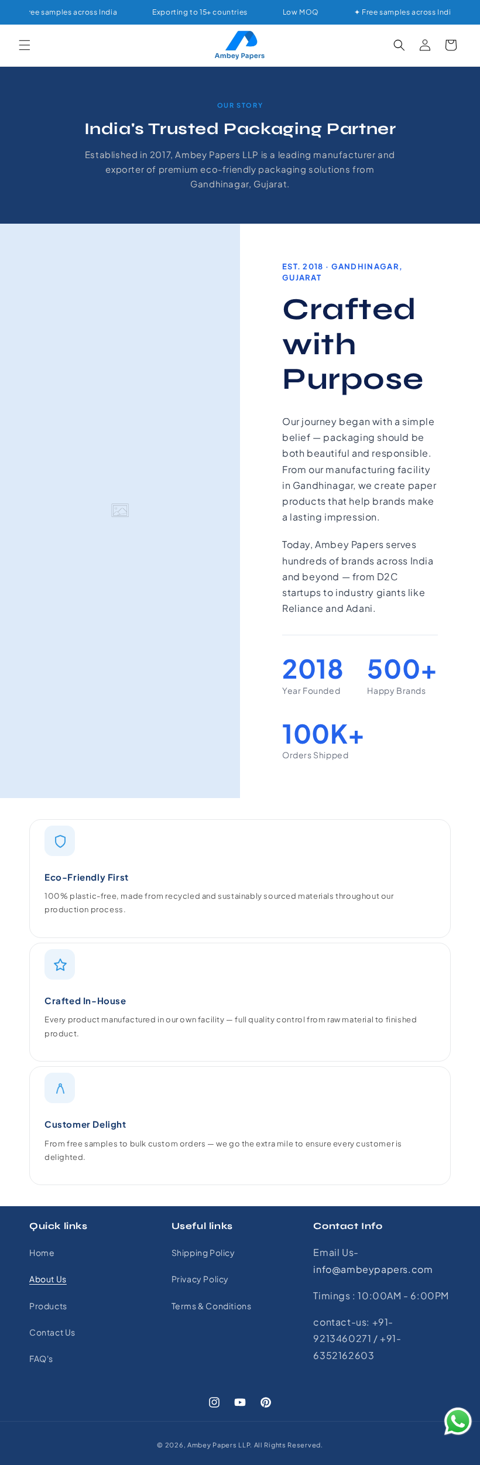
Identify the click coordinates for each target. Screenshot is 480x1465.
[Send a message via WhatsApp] (458, 1421)
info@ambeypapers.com (373, 1269)
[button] (24, 45)
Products (48, 1305)
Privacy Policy (200, 1279)
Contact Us (52, 1332)
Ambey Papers (211, 1445)
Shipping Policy (203, 1252)
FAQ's (41, 1358)
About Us (48, 1279)
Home (41, 1252)
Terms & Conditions (212, 1305)
